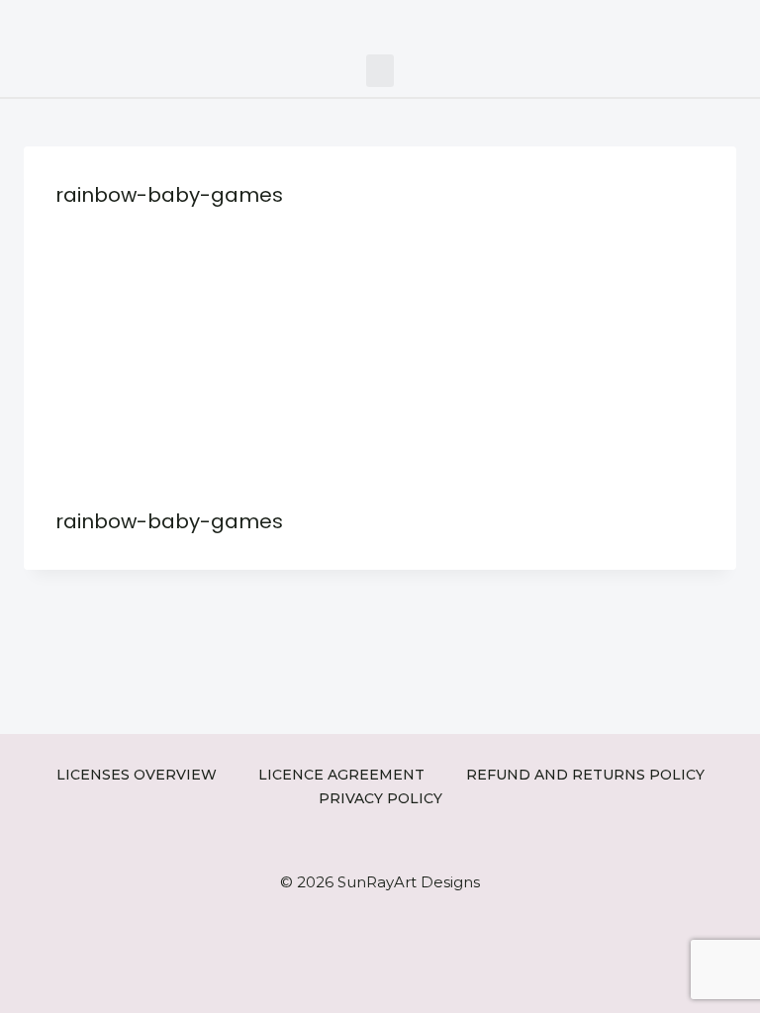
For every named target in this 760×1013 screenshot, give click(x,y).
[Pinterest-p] (677, 22)
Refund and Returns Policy (585, 774)
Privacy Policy (380, 798)
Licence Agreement (341, 774)
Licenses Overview (136, 774)
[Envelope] (708, 22)
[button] (380, 70)
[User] (737, 22)
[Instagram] (647, 22)
